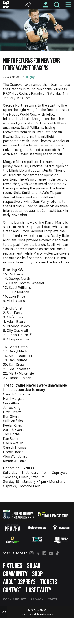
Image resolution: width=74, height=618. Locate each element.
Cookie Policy (14, 599)
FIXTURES (12, 566)
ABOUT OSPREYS (19, 582)
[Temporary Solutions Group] (37, 540)
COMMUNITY (15, 574)
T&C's (52, 599)
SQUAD (33, 566)
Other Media (47, 614)
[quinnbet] (12, 540)
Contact (12, 590)
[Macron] (61, 527)
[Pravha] (12, 528)
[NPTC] (61, 540)
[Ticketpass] (37, 528)
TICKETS (48, 582)
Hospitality (38, 590)
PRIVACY (37, 599)
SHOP (37, 574)
